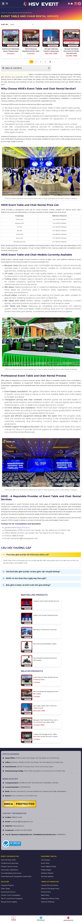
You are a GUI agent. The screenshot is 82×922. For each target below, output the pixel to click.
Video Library (5, 889)
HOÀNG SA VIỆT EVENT (23, 830)
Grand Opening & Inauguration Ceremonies (16, 876)
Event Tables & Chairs (48, 866)
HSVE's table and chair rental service (14, 74)
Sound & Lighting (47, 876)
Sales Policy (45, 895)
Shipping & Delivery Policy (50, 898)
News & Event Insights (9, 902)
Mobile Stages (46, 870)
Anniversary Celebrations (9, 870)
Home (3, 12)
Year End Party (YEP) (8, 860)
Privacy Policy (46, 892)
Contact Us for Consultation (10, 895)
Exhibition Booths (47, 873)
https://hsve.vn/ (23, 527)
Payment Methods (47, 902)
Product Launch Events (9, 866)
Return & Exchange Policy (50, 889)
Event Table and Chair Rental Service (20, 12)
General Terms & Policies (49, 885)
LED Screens (45, 860)
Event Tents (45, 863)
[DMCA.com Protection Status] (19, 804)
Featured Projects (7, 885)
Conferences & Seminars (9, 863)
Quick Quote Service (8, 892)
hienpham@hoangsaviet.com (21, 822)
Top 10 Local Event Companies (11, 898)
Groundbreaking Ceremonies (11, 873)
